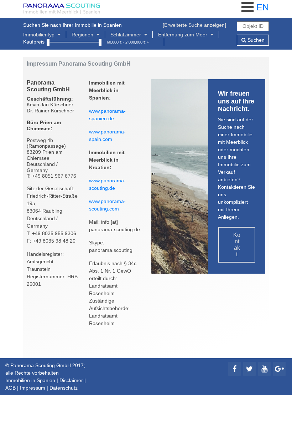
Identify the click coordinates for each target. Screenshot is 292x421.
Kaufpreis (34, 42)
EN (262, 7)
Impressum (32, 388)
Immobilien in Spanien (30, 380)
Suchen (255, 40)
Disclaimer (71, 380)
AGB (10, 388)
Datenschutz (63, 388)
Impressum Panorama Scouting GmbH (79, 64)
